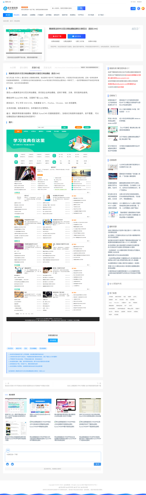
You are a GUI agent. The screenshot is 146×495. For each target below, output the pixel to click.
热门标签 (133, 1)
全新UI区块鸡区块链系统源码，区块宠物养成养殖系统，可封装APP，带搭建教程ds (129, 196)
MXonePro (116, 302)
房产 (126, 305)
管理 (125, 296)
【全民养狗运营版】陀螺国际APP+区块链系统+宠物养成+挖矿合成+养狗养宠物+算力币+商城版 (124, 259)
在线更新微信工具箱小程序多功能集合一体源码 (123, 263)
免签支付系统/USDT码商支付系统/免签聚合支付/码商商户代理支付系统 (27, 386)
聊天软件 (129, 311)
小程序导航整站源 (121, 308)
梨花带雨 (132, 299)
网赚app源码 (130, 308)
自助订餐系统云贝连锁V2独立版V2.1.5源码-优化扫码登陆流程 (124, 231)
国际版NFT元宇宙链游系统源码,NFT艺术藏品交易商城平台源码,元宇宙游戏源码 (129, 102)
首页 (8, 15)
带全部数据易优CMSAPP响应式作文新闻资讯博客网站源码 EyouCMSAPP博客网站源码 (40, 438)
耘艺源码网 (12, 371)
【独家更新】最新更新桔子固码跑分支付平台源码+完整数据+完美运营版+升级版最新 (130, 215)
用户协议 (78, 487)
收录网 (129, 296)
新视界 (110, 314)
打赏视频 (111, 296)
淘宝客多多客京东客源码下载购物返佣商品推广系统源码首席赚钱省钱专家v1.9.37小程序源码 (124, 241)
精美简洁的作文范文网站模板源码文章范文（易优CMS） (31, 371)
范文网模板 (33, 348)
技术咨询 (77, 36)
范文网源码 (43, 348)
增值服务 (139, 1)
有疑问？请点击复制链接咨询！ (90, 67)
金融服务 (111, 299)
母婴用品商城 (119, 305)
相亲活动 (117, 311)
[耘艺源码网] (11, 8)
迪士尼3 (110, 311)
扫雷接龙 (136, 311)
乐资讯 (130, 305)
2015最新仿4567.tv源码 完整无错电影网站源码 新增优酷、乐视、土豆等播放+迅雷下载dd (130, 206)
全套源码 (123, 311)
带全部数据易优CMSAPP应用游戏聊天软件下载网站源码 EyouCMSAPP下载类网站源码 (90, 438)
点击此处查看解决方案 (133, 75)
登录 (8, 450)
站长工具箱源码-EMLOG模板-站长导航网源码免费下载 (84, 386)
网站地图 (85, 487)
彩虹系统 (122, 299)
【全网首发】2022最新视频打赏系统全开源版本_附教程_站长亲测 (124, 251)
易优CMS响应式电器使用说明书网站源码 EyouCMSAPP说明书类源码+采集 (15, 438)
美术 (116, 299)
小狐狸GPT (123, 302)
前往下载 (58, 36)
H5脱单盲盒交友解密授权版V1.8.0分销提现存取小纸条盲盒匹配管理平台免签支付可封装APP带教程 (124, 273)
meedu (110, 302)
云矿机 (134, 296)
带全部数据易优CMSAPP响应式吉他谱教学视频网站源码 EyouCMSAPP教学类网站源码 (65, 438)
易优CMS (18, 348)
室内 (130, 302)
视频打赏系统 (118, 296)
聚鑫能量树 (111, 305)
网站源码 (17, 21)
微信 (127, 299)
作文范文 (10, 348)
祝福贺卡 (138, 308)
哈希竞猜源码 (112, 308)
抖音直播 (116, 314)
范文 (25, 348)
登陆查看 (53, 340)
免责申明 (70, 487)
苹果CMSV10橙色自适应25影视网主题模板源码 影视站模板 (124, 267)
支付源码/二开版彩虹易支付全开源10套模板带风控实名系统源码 (124, 236)
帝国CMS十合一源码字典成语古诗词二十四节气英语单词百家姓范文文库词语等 (15, 416)
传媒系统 (135, 302)
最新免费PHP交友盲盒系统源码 (118, 255)
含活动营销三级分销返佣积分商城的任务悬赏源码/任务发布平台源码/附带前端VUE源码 (123, 246)
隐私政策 (62, 487)
